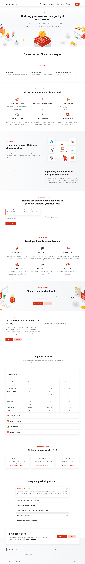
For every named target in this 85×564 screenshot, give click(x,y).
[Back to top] (79, 561)
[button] (22, 218)
